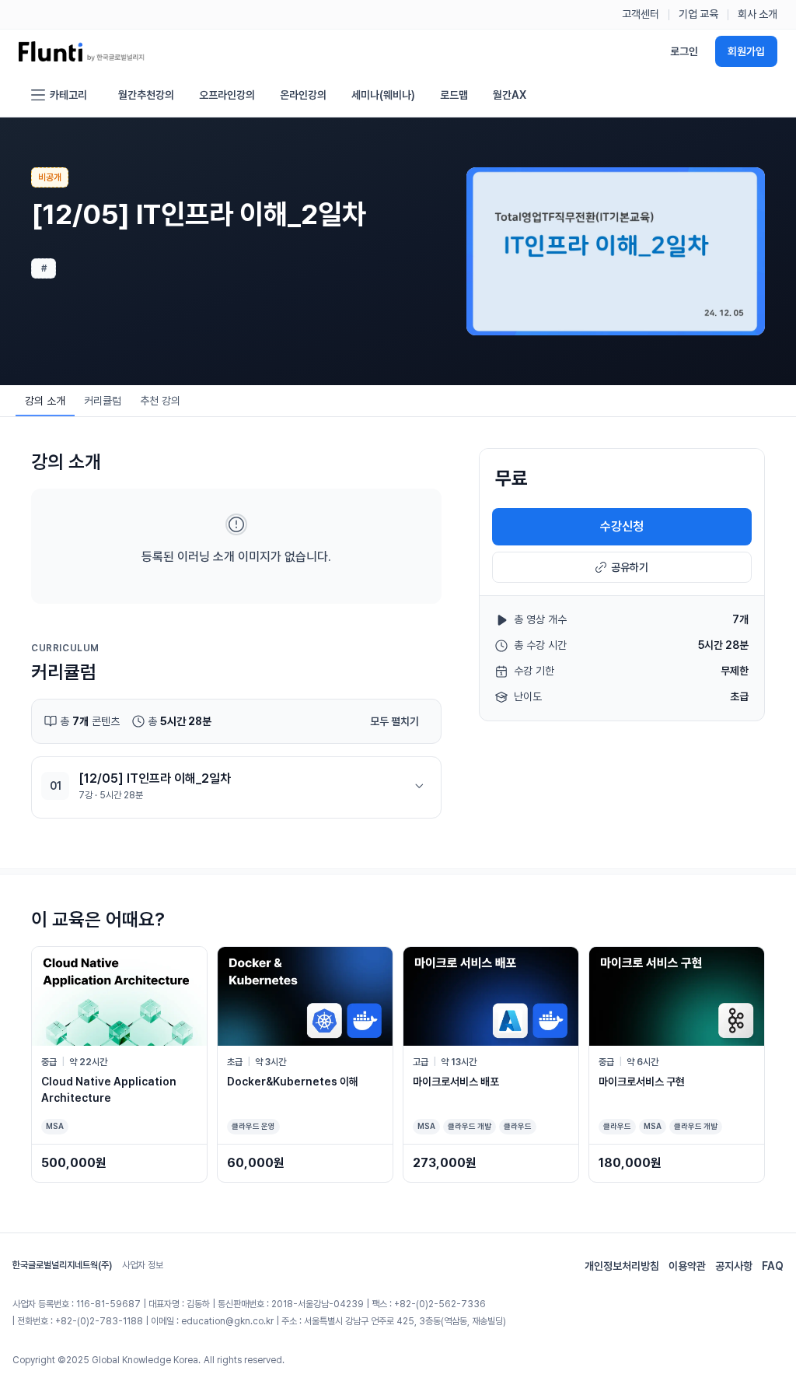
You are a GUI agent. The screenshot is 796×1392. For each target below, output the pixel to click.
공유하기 (629, 567)
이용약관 (687, 1266)
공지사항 (733, 1266)
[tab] (45, 400)
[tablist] (103, 400)
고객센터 (640, 14)
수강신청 (622, 526)
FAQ (773, 1266)
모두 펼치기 (394, 721)
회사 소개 (757, 14)
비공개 (49, 177)
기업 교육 (698, 14)
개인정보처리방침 (622, 1266)
